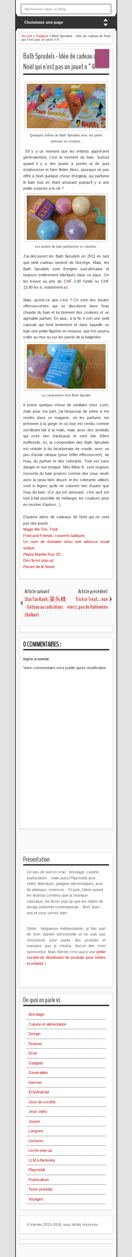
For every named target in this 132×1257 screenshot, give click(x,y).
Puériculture (39, 1180)
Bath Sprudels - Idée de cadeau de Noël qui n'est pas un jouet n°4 (61, 61)
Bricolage (36, 1014)
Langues (36, 1131)
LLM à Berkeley (42, 1160)
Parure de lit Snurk (39, 567)
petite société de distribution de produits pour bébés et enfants (66, 958)
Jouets (34, 1121)
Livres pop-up (40, 1150)
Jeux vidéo (38, 1111)
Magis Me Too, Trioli (40, 529)
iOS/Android (39, 1092)
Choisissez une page (43, 22)
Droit (33, 1053)
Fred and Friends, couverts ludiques (54, 535)
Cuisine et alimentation (48, 1024)
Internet (35, 1082)
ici (66, 287)
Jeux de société (42, 1102)
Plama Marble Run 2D (42, 554)
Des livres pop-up (38, 560)
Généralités (38, 1072)
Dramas (35, 1043)
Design (34, 1034)
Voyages (36, 1199)
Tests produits (41, 1189)
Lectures (36, 1141)
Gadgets (36, 1063)
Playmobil (37, 1170)
